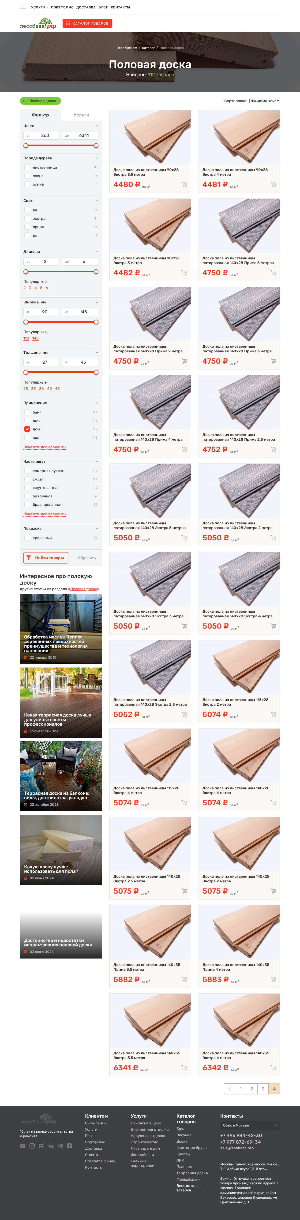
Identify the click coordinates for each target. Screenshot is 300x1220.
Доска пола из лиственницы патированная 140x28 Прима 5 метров (238, 260)
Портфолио (62, 7)
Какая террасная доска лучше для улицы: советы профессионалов (57, 719)
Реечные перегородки (142, 1163)
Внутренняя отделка (150, 1129)
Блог (103, 7)
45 (57, 388)
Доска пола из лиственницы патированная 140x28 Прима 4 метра (148, 437)
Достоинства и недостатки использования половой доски (58, 943)
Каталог (90, 23)
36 (41, 388)
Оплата (91, 1155)
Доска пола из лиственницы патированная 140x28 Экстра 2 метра (237, 525)
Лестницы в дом (145, 1148)
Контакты (120, 7)
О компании (96, 1123)
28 (25, 388)
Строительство (144, 1142)
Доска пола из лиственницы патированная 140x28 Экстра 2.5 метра (150, 702)
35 (33, 388)
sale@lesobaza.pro (237, 1148)
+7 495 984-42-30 (241, 1135)
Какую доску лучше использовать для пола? (51, 869)
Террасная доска (192, 1173)
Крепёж (183, 1154)
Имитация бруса (191, 1147)
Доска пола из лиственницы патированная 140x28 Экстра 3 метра (148, 613)
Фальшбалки (142, 1155)
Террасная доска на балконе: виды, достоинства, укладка (56, 795)
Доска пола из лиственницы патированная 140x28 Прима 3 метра (237, 348)
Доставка (86, 7)
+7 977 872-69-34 (240, 1142)
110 (26, 338)
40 (49, 388)
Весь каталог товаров (188, 1187)
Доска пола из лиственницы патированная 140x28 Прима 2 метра (148, 348)
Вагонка (183, 1135)
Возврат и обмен (100, 1161)
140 (35, 338)
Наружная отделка (148, 1136)
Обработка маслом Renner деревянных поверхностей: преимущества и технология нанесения (56, 643)
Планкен (184, 1166)
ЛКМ (180, 1160)
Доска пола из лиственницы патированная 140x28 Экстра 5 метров (149, 525)
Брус (180, 1129)
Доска (182, 1141)
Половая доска (42, 101)
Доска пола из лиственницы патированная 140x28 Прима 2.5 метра (238, 437)
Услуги (91, 1129)
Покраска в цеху (146, 1123)
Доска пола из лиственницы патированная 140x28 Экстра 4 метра (237, 613)
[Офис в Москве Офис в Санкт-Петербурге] (250, 1127)
